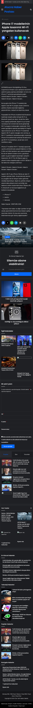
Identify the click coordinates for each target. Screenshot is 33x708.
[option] (16, 237)
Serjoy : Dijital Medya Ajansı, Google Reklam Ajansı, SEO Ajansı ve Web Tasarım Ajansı (8, 517)
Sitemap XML (6, 694)
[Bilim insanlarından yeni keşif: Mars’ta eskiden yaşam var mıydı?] (6, 600)
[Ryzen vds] (24, 536)
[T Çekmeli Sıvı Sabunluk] (8, 536)
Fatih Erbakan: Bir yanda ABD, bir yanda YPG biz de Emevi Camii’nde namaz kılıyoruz (21, 463)
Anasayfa (5, 19)
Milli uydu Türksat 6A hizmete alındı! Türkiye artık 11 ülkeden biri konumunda (23, 350)
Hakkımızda (4, 703)
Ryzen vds (20, 541)
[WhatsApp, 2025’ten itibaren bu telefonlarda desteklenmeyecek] (6, 617)
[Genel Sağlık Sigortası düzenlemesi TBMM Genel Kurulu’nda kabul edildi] (7, 497)
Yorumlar (27, 454)
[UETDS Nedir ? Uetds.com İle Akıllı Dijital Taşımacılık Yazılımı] (24, 516)
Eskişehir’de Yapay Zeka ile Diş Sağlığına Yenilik (24, 374)
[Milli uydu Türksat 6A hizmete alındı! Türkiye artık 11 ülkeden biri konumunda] (24, 340)
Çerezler (25, 703)
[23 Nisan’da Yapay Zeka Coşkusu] (8, 338)
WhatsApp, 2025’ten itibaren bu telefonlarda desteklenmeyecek (21, 616)
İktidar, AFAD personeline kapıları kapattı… (21, 486)
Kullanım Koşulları (13, 706)
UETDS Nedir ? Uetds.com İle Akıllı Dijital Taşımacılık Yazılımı (16, 241)
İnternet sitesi (5, 429)
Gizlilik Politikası (17, 703)
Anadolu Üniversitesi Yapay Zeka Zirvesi (8, 369)
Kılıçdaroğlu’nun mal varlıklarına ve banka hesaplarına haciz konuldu (21, 471)
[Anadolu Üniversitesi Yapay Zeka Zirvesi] (8, 362)
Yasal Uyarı (22, 706)
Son (16, 454)
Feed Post (18, 696)
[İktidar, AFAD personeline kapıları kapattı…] (7, 487)
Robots (19, 694)
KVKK (29, 703)
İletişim (10, 703)
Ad (2, 414)
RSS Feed (13, 694)
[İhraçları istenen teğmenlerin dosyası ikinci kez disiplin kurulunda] (7, 479)
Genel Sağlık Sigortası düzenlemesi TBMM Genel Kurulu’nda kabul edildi (21, 495)
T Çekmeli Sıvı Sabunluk (5, 544)
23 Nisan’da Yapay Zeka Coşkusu (7, 344)
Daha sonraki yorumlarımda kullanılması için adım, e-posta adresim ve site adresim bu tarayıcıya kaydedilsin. (16, 439)
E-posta (4, 421)
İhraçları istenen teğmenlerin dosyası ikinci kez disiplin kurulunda (21, 479)
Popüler (5, 454)
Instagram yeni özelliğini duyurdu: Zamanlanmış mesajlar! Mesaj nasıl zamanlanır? (20, 608)
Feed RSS (24, 694)
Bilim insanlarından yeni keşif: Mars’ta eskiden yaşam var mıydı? (21, 599)
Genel (7, 237)
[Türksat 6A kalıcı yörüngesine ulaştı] (6, 592)
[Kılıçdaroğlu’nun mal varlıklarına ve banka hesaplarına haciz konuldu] (7, 471)
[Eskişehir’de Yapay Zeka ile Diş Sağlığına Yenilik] (24, 364)
